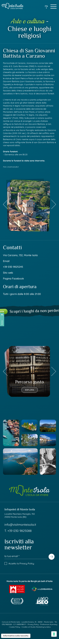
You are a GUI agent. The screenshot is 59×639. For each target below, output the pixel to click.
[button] (46, 7)
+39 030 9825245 (13, 266)
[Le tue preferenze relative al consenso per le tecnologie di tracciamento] (54, 634)
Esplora (29, 390)
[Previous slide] (5, 204)
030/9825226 (7, 624)
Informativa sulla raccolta (15, 635)
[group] (29, 204)
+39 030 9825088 (19, 531)
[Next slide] (53, 204)
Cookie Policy (14, 627)
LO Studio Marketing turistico (39, 627)
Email (6, 261)
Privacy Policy (26, 563)
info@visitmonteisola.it (20, 524)
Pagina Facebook (13, 278)
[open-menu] (53, 6)
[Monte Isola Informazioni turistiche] (12, 6)
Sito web (8, 272)
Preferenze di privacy (48, 624)
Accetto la (21, 563)
